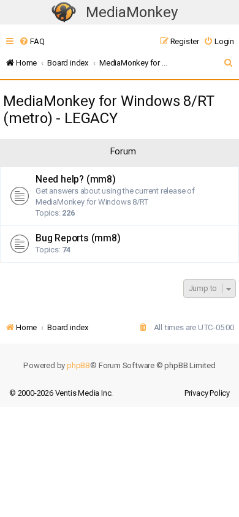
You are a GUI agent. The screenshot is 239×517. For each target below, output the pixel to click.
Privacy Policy (207, 393)
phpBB (78, 365)
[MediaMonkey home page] (63, 12)
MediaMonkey (132, 12)
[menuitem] (31, 41)
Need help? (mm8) (76, 179)
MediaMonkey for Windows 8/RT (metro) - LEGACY (108, 109)
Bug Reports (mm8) (78, 238)
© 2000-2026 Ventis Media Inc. (61, 393)
